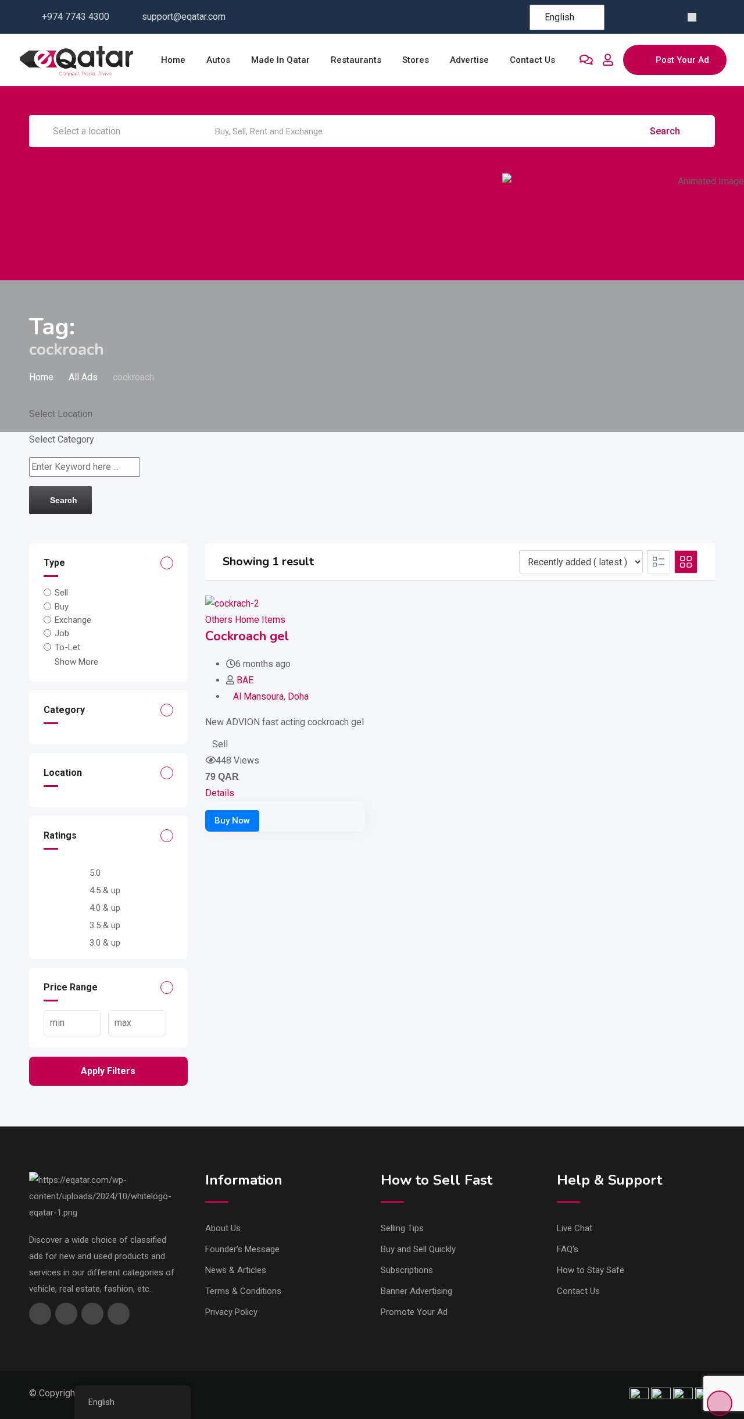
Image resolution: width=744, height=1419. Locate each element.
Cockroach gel (247, 636)
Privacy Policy (231, 1312)
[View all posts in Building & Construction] (172, 187)
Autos (218, 60)
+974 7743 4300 (75, 16)
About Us (223, 1228)
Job (62, 633)
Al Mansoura (258, 696)
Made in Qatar (280, 60)
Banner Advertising (416, 1291)
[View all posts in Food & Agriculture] (571, 187)
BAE (245, 680)
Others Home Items (245, 619)
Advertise (469, 60)
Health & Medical (671, 228)
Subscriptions (407, 1270)
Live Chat (574, 1228)
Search (666, 131)
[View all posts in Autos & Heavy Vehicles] (73, 187)
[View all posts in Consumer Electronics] (272, 187)
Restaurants (356, 60)
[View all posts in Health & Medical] (670, 187)
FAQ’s (567, 1249)
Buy (62, 606)
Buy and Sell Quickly (418, 1249)
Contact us (532, 60)
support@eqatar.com (184, 16)
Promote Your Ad (414, 1312)
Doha (298, 696)
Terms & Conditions (243, 1291)
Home (173, 60)
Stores (415, 60)
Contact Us (578, 1291)
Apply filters (108, 1070)
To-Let (67, 646)
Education (372, 228)
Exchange (73, 620)
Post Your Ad (682, 60)
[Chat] (586, 60)
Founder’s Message (242, 1249)
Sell (61, 592)
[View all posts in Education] (372, 187)
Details (219, 792)
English (559, 17)
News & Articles (235, 1270)
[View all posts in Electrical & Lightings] (471, 187)
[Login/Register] (608, 60)
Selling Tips (402, 1228)
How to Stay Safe (590, 1270)
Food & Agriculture (571, 228)
